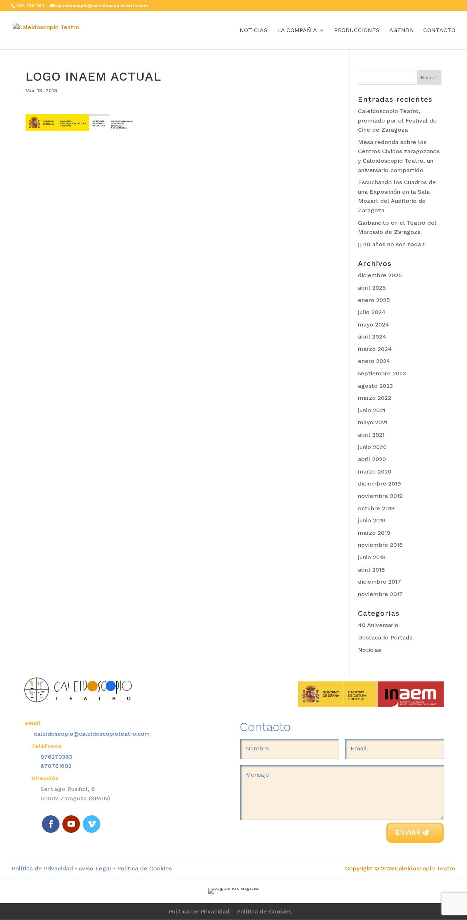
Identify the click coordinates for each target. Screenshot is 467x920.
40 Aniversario (378, 625)
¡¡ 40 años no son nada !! (392, 244)
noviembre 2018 (380, 544)
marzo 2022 (374, 397)
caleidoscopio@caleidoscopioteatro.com (92, 733)
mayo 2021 (372, 422)
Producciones (356, 31)
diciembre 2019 (379, 483)
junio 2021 (371, 410)
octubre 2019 (376, 508)
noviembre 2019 (380, 495)
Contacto (439, 31)
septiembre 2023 (382, 373)
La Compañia (297, 31)
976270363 (56, 756)
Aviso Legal (94, 868)
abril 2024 (372, 336)
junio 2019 (372, 520)
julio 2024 (372, 312)
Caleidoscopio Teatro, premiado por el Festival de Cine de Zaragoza (397, 120)
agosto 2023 (375, 385)
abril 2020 (372, 459)
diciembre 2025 (380, 275)
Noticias (253, 31)
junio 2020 (372, 447)
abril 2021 (371, 434)
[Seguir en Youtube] (71, 824)
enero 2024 (374, 360)
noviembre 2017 (380, 594)
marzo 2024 (375, 348)
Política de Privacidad (42, 868)
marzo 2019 (374, 532)
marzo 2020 (374, 471)
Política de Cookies (143, 868)
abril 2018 (371, 569)
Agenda (401, 31)
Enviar (407, 832)
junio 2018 (372, 557)
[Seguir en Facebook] (50, 824)
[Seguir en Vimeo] (91, 824)
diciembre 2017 (379, 581)
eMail (33, 723)
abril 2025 (372, 287)
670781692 (56, 765)
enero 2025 (374, 300)
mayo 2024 (373, 324)
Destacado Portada (385, 637)
